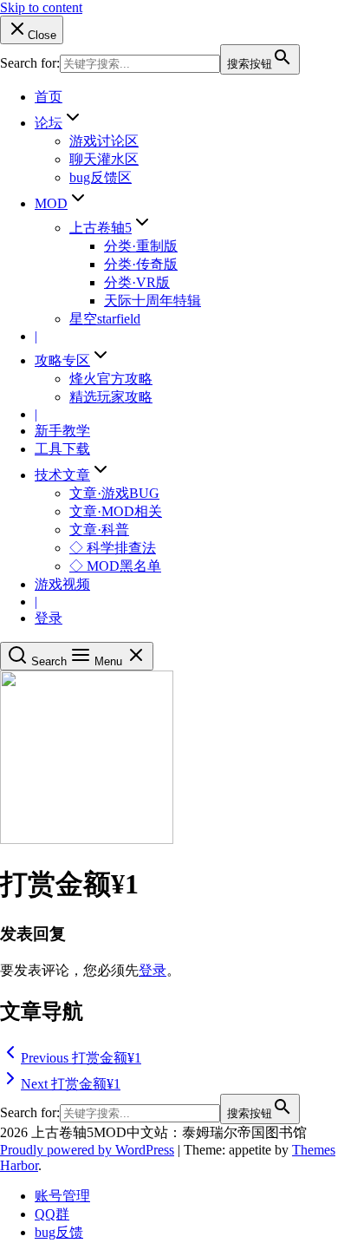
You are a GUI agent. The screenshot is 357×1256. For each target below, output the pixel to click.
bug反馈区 (100, 177)
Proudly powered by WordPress (87, 1149)
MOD (51, 203)
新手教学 (62, 430)
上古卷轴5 (100, 227)
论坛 (48, 122)
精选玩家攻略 (111, 396)
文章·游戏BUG (114, 493)
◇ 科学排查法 (112, 547)
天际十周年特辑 (152, 300)
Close (42, 35)
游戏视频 (62, 584)
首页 (48, 96)
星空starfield (104, 318)
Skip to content (41, 7)
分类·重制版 (141, 246)
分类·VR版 (137, 282)
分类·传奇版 (141, 264)
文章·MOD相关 (115, 511)
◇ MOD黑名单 (115, 566)
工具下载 (62, 449)
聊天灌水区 (104, 159)
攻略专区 (62, 360)
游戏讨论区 (104, 141)
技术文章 (62, 475)
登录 (48, 618)
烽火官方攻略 (111, 378)
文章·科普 (99, 529)
